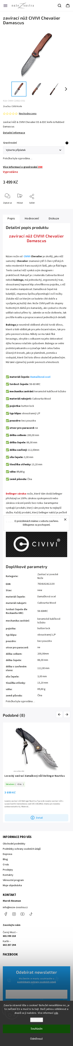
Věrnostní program (13, 880)
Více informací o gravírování (22, 167)
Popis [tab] (11, 218)
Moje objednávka (12, 885)
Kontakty (8, 875)
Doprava (7, 854)
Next (67, 714)
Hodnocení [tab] (32, 218)
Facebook (5, 914)
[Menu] (5, 5)
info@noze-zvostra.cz (15, 907)
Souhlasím (36, 1029)
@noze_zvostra (31, 914)
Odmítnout (36, 1039)
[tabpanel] (36, 772)
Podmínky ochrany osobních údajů (22, 849)
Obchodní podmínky (14, 844)
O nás (6, 864)
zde (56, 1013)
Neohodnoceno (27, 113)
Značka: (12, 106)
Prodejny (8, 870)
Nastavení (37, 1020)
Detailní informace (14, 133)
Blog (5, 859)
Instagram (14, 914)
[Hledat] (60, 5)
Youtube (22, 914)
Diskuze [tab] (54, 218)
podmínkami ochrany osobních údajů (36, 982)
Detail (39, 818)
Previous (60, 714)
